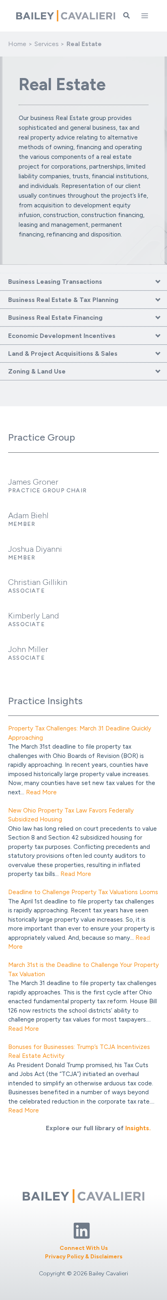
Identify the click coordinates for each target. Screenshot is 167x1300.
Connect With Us (84, 1248)
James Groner (33, 482)
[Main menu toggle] (145, 16)
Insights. (138, 1128)
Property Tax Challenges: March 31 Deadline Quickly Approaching (79, 733)
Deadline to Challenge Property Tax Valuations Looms (83, 892)
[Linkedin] (82, 1231)
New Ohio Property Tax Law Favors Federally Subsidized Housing (71, 815)
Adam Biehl (28, 515)
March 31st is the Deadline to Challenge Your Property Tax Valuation (83, 969)
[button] (127, 16)
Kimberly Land (33, 615)
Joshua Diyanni (35, 549)
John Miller (28, 649)
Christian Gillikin (37, 582)
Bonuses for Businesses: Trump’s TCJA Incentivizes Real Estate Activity (79, 1051)
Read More (41, 792)
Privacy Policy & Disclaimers (83, 1256)
